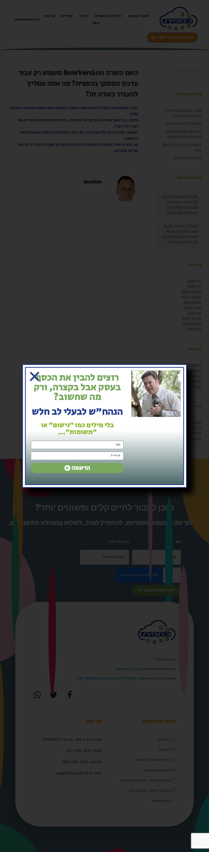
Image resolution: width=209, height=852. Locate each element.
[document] (104, 426)
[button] (34, 376)
